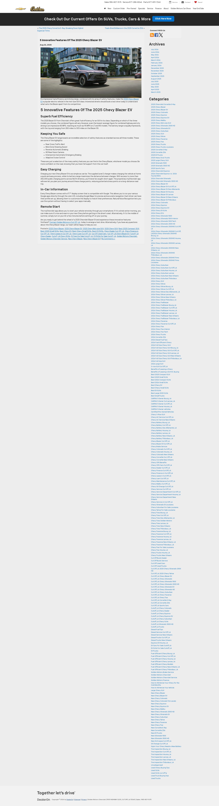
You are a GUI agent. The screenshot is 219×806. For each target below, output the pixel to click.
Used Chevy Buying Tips (160, 768)
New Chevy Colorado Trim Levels (163, 701)
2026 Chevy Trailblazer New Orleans (165, 316)
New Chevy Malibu (158, 709)
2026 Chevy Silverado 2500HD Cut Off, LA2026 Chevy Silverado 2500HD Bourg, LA (166, 234)
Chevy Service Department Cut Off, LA (166, 492)
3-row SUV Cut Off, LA (159, 366)
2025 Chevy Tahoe (158, 136)
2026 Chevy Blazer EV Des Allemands (165, 189)
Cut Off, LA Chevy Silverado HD (163, 589)
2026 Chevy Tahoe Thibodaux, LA (163, 300)
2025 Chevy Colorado (159, 112)
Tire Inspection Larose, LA (161, 757)
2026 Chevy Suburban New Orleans (165, 276)
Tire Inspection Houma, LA (161, 754)
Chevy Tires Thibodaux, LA (161, 529)
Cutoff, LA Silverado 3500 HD (162, 624)
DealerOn (70, 799)
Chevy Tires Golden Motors (161, 521)
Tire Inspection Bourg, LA (160, 749)
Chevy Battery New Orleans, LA (163, 436)
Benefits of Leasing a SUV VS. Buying (165, 372)
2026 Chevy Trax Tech (159, 332)
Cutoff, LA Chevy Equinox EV (162, 616)
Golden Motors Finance (160, 680)
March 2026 (155, 60)
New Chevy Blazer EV (91, 239)
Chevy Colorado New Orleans (162, 454)
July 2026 (154, 49)
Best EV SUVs (97, 231)
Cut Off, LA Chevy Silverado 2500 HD (165, 584)
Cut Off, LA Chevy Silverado (161, 579)
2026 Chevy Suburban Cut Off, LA (164, 268)
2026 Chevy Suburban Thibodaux (164, 278)
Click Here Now (163, 19)
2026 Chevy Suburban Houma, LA (164, 270)
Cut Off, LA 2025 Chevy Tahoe (162, 573)
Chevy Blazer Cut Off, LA (160, 441)
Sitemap (77, 799)
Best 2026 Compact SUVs (161, 380)
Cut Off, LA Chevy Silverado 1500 (163, 581)
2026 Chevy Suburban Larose (162, 273)
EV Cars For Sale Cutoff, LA (82, 236)
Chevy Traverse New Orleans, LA (163, 542)
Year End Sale (198, 9)
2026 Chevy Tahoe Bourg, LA (162, 286)
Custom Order (119, 9)
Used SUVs (155, 770)
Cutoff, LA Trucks (157, 627)
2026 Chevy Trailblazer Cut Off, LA (164, 308)
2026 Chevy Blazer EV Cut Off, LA (163, 186)
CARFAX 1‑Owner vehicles (161, 409)
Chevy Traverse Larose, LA (161, 539)
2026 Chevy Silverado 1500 (161, 216)
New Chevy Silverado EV (160, 714)
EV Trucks (154, 651)
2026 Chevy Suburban (159, 265)
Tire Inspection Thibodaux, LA (162, 762)
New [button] (109, 9)
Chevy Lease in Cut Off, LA (60, 234)
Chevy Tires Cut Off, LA (160, 515)
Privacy (84, 799)
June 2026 (155, 52)
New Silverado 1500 (158, 736)
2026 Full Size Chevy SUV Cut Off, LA (165, 350)
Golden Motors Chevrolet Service (54, 239)
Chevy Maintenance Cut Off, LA (163, 481)
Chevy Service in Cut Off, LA (162, 502)
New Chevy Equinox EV (160, 706)
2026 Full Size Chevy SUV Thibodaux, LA (166, 358)
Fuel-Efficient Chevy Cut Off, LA (163, 656)
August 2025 (156, 79)
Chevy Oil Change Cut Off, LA (162, 486)
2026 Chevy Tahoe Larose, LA (162, 294)
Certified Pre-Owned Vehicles (162, 412)
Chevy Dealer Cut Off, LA (114, 231)
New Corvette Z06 (158, 730)
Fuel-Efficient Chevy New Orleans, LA (165, 667)
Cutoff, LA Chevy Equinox (161, 613)
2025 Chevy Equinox (159, 115)
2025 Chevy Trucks (158, 144)
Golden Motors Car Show (181, 9)
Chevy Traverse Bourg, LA (161, 531)
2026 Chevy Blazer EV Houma (162, 192)
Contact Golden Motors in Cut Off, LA (65, 222)
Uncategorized (157, 765)
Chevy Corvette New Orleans (162, 460)
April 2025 (155, 89)
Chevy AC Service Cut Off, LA (162, 417)
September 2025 (157, 76)
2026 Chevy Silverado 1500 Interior (164, 218)
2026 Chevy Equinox (159, 205)
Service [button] (150, 9)
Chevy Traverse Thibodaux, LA (162, 545)
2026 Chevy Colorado (159, 202)
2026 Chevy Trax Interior (160, 329)
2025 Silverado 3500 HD (160, 166)
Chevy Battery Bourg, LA (160, 422)
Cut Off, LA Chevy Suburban (161, 592)
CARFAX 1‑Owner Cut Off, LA (161, 404)
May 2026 (155, 55)
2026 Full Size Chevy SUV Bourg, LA (164, 348)
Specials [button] (141, 9)
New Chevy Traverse (159, 722)
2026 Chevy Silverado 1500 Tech (163, 221)
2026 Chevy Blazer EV (159, 184)
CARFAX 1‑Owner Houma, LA (161, 406)
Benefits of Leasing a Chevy (162, 369)
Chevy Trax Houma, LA (159, 550)
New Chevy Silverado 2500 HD (163, 712)
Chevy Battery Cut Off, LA (161, 425)
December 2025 (157, 68)
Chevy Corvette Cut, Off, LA (161, 457)
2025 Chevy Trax (157, 142)
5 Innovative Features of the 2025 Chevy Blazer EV (71, 40)
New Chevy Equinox (158, 704)
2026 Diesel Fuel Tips (159, 340)
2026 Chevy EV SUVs (159, 210)
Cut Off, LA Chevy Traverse (161, 595)
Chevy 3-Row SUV (158, 414)
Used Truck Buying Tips (160, 776)
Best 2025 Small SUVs (50, 231)
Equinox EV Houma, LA (159, 643)
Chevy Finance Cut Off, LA (161, 470)
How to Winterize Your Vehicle (162, 688)
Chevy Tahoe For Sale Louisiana (163, 510)
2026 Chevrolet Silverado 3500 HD (164, 181)
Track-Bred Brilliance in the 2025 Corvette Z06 (124, 28)
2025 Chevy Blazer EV (73, 229)
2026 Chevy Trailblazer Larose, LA (164, 313)
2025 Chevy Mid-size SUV (93, 229)
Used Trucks (156, 778)
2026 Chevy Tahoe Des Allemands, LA (165, 292)
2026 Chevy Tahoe (158, 284)
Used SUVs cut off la (159, 773)
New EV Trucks (156, 733)
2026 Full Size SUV (158, 361)
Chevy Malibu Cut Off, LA (160, 484)
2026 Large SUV (157, 364)
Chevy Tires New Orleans (160, 526)
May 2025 (155, 87)
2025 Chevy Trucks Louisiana (162, 147)
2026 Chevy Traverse (159, 321)
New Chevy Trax (157, 725)
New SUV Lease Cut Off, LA (161, 741)
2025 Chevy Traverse (159, 139)
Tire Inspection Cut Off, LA (161, 752)
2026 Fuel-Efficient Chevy (161, 342)
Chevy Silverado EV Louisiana (162, 505)
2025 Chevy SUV (111, 229)
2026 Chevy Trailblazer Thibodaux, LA (165, 318)
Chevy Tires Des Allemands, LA (163, 518)
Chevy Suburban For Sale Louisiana (164, 507)
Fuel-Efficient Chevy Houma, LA (163, 659)
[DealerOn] (43, 799)
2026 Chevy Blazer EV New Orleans (164, 197)
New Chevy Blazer (75, 239)
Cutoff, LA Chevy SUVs (61, 236)
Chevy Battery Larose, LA (160, 433)
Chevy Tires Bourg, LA (159, 513)
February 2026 (156, 63)
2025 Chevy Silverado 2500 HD (163, 126)
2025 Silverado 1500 (159, 163)
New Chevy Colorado (159, 698)
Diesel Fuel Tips (157, 629)
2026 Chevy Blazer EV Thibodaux (163, 200)
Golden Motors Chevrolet (127, 236)
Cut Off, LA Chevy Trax (159, 597)
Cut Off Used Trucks (159, 566)
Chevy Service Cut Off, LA (161, 489)
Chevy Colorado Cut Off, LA (161, 449)
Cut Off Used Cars (99, 234)
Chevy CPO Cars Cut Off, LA (161, 465)
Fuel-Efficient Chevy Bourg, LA (163, 653)
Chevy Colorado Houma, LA (161, 452)
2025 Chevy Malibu (158, 120)
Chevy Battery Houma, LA (161, 430)
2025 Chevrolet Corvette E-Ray (163, 104)
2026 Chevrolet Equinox (160, 171)
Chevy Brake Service (159, 446)
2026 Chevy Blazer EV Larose (162, 194)
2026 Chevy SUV (157, 281)
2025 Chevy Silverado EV (160, 128)
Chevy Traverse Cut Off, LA (161, 534)
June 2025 (155, 84)
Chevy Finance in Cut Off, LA (162, 473)
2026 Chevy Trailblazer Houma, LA (164, 310)
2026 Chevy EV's (157, 213)
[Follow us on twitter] (161, 35)
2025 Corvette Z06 (158, 152)
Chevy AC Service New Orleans (163, 420)
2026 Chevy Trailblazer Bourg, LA (163, 305)
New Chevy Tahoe (158, 720)
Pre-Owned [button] (131, 9)
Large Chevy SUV (157, 690)
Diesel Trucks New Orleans (161, 640)
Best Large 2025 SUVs (159, 393)
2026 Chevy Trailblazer (160, 302)
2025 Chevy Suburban (159, 131)
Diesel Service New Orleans (161, 635)
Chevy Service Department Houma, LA (166, 494)
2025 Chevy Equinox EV (160, 118)
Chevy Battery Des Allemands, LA (164, 428)
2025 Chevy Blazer (56, 229)
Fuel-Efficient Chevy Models (162, 664)
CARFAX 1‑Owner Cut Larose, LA (163, 401)
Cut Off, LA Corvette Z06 (160, 603)
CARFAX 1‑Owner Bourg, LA (161, 398)
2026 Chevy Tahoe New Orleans (163, 297)
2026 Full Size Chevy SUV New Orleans (166, 356)
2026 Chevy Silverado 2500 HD (163, 224)
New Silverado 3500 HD (160, 738)
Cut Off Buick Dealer (159, 558)
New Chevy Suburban (159, 717)
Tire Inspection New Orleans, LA (163, 760)
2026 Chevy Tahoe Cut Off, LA (162, 289)
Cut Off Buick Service (159, 561)
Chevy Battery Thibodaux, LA (162, 438)
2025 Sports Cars (158, 168)
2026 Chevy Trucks (158, 334)
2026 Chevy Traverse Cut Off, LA (163, 324)
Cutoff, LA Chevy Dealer (160, 611)
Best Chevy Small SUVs (81, 231)
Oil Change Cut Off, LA (159, 744)
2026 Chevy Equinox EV (160, 208)
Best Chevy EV (65, 231)
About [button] (166, 9)
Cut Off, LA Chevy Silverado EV (162, 587)
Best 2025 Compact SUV (129, 229)
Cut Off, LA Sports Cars (160, 605)
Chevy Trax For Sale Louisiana (162, 547)
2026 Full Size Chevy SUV (161, 345)
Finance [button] (158, 9)
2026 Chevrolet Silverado (161, 178)
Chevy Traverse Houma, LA (161, 537)
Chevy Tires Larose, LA (159, 523)
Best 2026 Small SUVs (159, 382)
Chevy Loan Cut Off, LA (81, 234)
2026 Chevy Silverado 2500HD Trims (165, 258)
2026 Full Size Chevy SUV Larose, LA (165, 353)
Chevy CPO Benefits (159, 462)
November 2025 (157, 71)
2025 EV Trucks (157, 155)
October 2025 (156, 73)
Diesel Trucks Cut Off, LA (160, 637)
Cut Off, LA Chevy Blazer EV (118, 234)
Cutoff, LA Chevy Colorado (161, 608)
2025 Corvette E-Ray (159, 150)
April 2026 (155, 57)
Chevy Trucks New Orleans (161, 555)
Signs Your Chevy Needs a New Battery (166, 746)
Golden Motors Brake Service (162, 672)
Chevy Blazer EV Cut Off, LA (161, 444)
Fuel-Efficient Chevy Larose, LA (163, 661)
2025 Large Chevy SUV (160, 160)
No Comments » (108, 239)
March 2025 (155, 92)
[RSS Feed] (152, 35)
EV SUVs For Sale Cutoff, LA (105, 236)
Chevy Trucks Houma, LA (160, 553)
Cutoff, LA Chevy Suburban (161, 619)
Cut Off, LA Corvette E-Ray (161, 600)
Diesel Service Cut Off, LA (161, 632)
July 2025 (154, 81)
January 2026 (156, 65)
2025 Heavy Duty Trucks (160, 158)
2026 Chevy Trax (157, 326)
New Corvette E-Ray (159, 728)
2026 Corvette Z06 (158, 337)
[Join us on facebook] (156, 35)
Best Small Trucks (158, 396)
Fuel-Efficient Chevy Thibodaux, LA (164, 669)
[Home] (105, 9)
